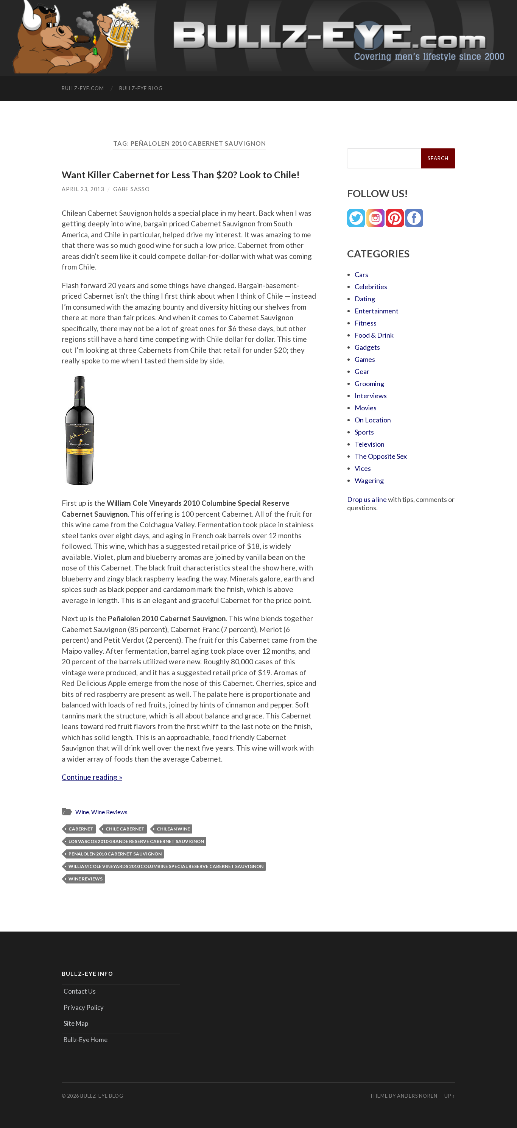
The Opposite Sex (381, 456)
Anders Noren (417, 1096)
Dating (365, 298)
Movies (366, 408)
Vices (363, 468)
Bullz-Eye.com (83, 88)
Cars (361, 274)
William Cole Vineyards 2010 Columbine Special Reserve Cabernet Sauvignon (166, 866)
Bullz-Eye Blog (141, 88)
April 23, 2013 (83, 189)
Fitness (366, 323)
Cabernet (81, 829)
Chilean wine (173, 829)
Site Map (76, 1023)
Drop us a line (367, 499)
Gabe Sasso (131, 189)
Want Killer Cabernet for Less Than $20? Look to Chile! (181, 174)
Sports (364, 432)
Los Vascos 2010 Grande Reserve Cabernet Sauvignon (136, 841)
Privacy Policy (84, 1007)
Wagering (369, 480)
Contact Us (80, 991)
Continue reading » (92, 777)
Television (370, 444)
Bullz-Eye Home (85, 1040)
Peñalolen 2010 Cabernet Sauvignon (115, 854)
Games (365, 359)
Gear (362, 371)
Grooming (369, 383)
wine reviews (86, 879)
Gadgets (367, 347)
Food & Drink (374, 335)
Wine (82, 812)
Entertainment (377, 311)
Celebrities (371, 286)
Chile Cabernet (125, 829)
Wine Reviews (109, 812)
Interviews (371, 395)
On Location (373, 420)
